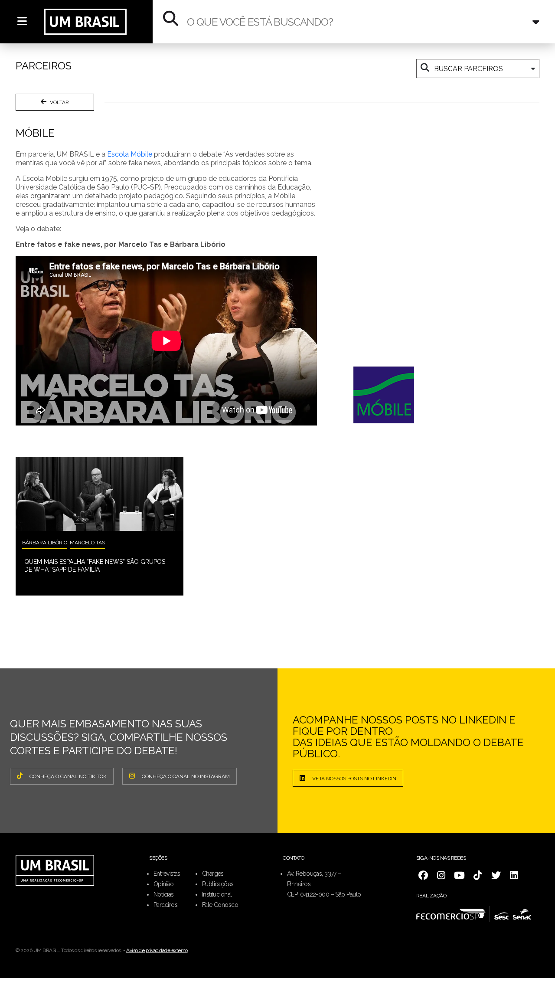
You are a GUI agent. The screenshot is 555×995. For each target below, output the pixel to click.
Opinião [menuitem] (163, 883)
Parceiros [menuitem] (165, 904)
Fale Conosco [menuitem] (220, 904)
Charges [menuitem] (213, 873)
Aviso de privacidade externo (157, 950)
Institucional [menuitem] (217, 894)
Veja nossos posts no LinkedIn (354, 779)
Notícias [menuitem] (163, 894)
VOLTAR (59, 102)
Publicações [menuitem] (218, 883)
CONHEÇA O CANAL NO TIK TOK (68, 776)
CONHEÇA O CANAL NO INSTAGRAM (186, 776)
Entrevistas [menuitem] (166, 873)
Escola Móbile (129, 154)
